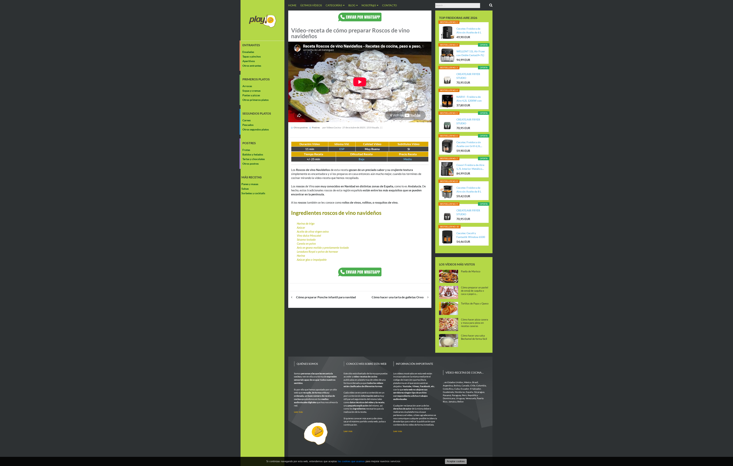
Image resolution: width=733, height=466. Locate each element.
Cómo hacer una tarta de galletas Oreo (398, 297)
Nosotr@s (369, 5)
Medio (408, 159)
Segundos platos (256, 113)
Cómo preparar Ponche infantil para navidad (326, 297)
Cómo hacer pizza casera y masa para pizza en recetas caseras (474, 323)
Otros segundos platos (255, 129)
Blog (351, 5)
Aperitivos (248, 61)
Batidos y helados (252, 154)
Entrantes (251, 45)
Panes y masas (249, 184)
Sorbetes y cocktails (253, 193)
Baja (361, 159)
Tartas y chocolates (253, 159)
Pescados (247, 124)
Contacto (389, 5)
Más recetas (251, 177)
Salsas (245, 188)
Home (292, 5)
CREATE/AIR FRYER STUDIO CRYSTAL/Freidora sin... (470, 76)
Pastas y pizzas (251, 95)
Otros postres (250, 163)
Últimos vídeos (311, 5)
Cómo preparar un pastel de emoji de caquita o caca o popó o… (474, 290)
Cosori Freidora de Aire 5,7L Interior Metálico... (470, 166)
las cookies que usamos (351, 461)
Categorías (334, 5)
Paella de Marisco (470, 271)
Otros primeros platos (255, 99)
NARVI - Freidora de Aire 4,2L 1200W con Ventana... (469, 99)
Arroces (247, 86)
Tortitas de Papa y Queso (474, 303)
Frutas (246, 149)
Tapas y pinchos (251, 56)
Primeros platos (256, 79)
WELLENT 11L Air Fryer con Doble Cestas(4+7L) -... (470, 53)
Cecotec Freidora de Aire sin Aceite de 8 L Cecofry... (468, 189)
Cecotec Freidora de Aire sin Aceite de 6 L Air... (468, 30)
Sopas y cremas (251, 90)
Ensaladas (248, 51)
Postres (249, 143)
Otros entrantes (251, 65)
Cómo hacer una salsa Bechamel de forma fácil (474, 337)
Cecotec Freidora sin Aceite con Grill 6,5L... (469, 144)
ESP (341, 149)
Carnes (246, 120)
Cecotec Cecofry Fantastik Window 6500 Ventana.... (470, 235)
